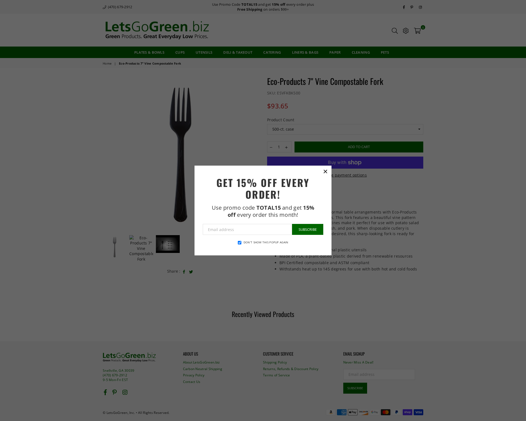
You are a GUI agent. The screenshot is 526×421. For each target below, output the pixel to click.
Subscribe (308, 229)
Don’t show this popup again (266, 242)
